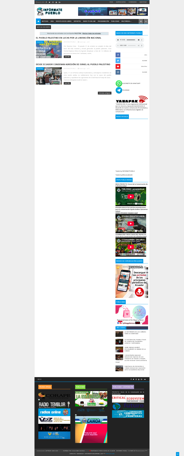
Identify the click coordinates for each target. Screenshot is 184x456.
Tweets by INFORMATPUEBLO (125, 171)
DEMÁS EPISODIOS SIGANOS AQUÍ (126, 213)
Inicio (111, 2)
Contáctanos (133, 2)
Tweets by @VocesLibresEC (124, 175)
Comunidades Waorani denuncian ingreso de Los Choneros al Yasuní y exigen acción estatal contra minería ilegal (131, 358)
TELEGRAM (125, 90)
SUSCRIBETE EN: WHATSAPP (131, 83)
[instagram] (52, 2)
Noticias (45, 21)
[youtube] (56, 2)
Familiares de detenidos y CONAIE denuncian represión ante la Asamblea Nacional (135, 368)
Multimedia (126, 21)
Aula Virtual (143, 2)
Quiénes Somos (121, 2)
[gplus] (59, 2)
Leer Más (67, 56)
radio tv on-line (89, 21)
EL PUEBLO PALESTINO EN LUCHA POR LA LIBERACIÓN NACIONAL (68, 38)
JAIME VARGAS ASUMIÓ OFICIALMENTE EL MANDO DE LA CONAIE (135, 349)
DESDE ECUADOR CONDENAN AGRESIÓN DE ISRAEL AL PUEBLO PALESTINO (73, 64)
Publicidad (115, 21)
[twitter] (49, 2)
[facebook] (46, 2)
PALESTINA (40, 42)
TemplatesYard (110, 453)
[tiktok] (63, 2)
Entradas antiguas (104, 93)
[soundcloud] (144, 379)
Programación (103, 21)
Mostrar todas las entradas (91, 33)
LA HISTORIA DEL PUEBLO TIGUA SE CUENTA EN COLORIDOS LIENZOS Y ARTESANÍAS (135, 341)
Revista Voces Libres (63, 21)
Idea (52, 21)
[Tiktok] (147, 379)
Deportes (77, 21)
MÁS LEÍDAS (121, 328)
